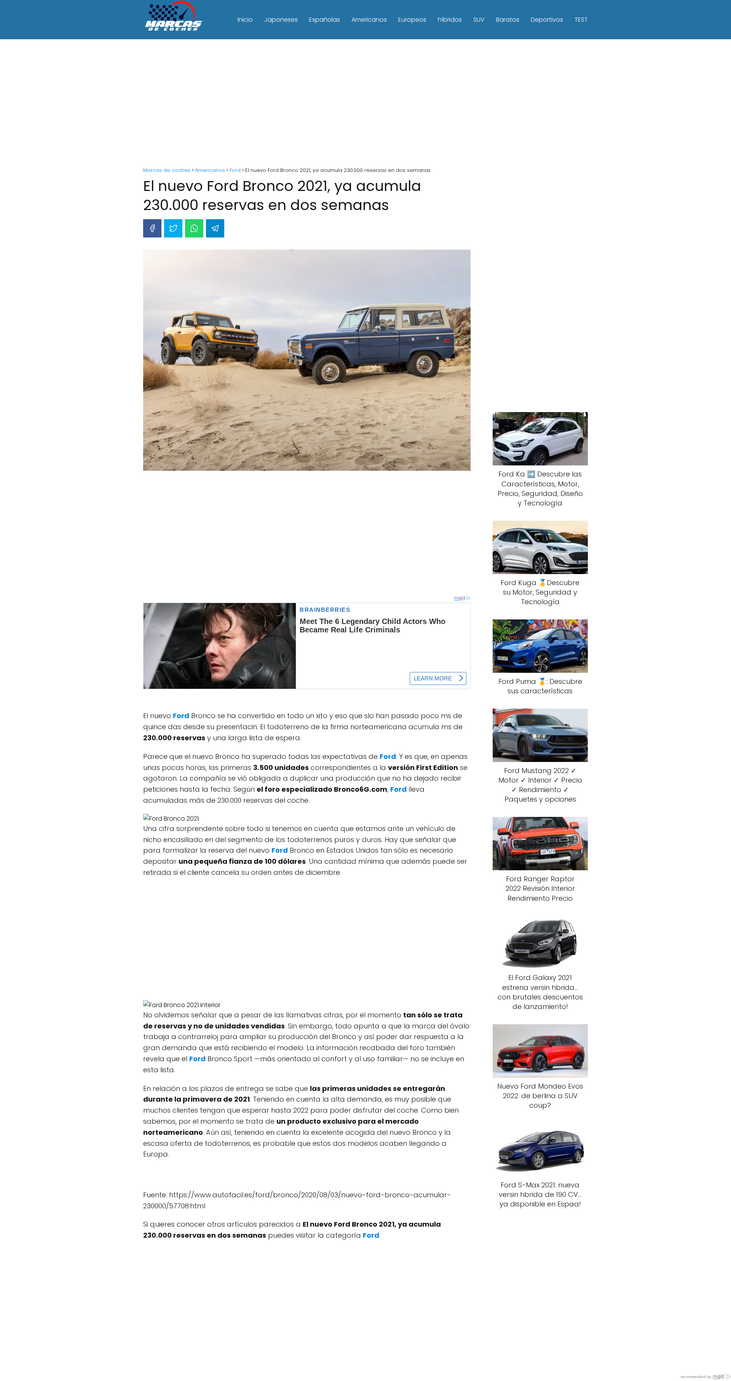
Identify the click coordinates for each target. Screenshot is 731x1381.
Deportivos (547, 19)
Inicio (245, 19)
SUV (479, 19)
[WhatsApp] (194, 228)
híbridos (450, 19)
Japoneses (281, 19)
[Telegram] (215, 228)
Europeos (412, 19)
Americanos (369, 19)
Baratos (507, 19)
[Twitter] (173, 228)
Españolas (324, 19)
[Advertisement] (365, 104)
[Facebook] (152, 228)
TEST (581, 19)
